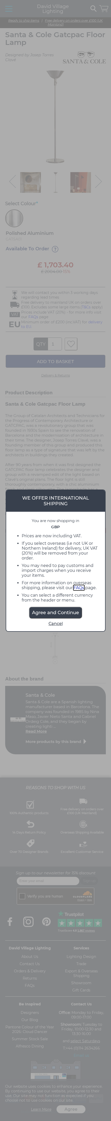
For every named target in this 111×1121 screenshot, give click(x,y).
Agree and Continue (55, 612)
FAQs (79, 587)
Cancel (56, 623)
